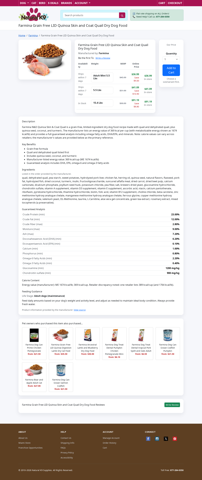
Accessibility (67, 457)
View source (80, 309)
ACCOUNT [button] (81, 3)
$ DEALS (53, 3)
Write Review (172, 404)
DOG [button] (23, 3)
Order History (109, 442)
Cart (105, 447)
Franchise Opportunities (30, 447)
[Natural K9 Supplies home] (33, 14)
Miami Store (24, 442)
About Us (23, 438)
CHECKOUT (175, 3)
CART (162, 3)
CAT (33, 3)
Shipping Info (67, 442)
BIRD (42, 3)
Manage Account (111, 438)
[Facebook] (148, 438)
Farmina (33, 35)
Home (21, 35)
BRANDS (66, 3)
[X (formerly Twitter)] (166, 438)
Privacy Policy (67, 452)
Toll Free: (172, 470)
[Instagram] (157, 438)
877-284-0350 (162, 16)
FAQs (63, 447)
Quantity (171, 53)
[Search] (122, 15)
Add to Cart (171, 70)
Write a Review (103, 58)
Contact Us (66, 438)
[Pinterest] (175, 438)
